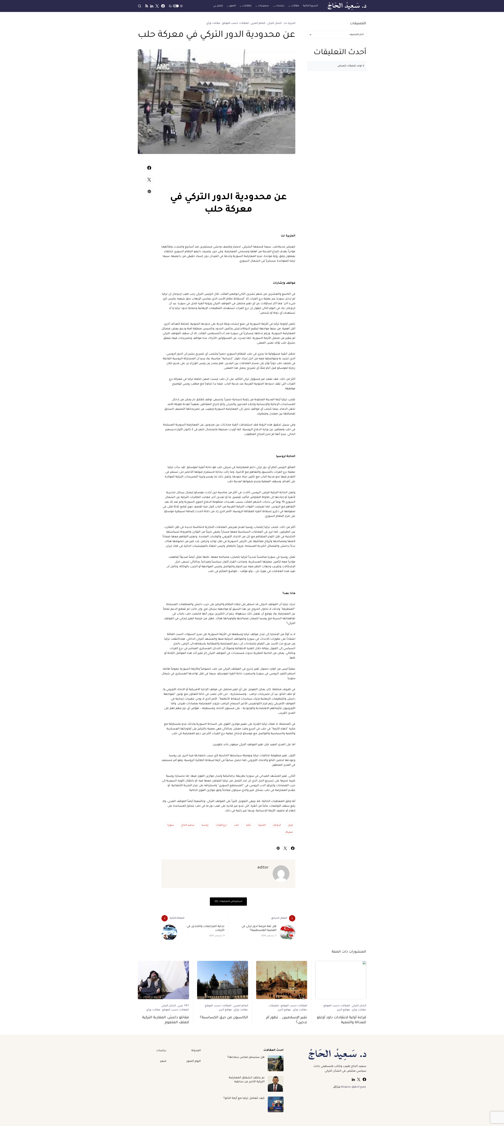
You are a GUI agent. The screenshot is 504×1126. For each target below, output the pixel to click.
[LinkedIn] (151, 6)
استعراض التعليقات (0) (228, 901)
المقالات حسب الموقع (235, 23)
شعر (163, 1061)
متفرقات (274, 1006)
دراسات (161, 1050)
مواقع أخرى (343, 1010)
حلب (236, 825)
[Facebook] (163, 6)
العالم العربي (258, 23)
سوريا (170, 825)
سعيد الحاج (188, 825)
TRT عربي (183, 1006)
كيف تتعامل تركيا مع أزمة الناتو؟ (244, 1098)
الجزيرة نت (289, 23)
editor (263, 868)
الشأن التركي (274, 23)
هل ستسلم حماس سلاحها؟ (246, 1057)
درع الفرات (221, 825)
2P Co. (336, 1087)
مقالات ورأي (213, 23)
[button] (176, 6)
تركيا (248, 825)
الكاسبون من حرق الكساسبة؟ (224, 1018)
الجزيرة (262, 825)
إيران (290, 825)
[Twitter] (157, 6)
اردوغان (277, 825)
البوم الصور (193, 1061)
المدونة (196, 1050)
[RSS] (146, 6)
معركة (289, 832)
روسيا (205, 825)
